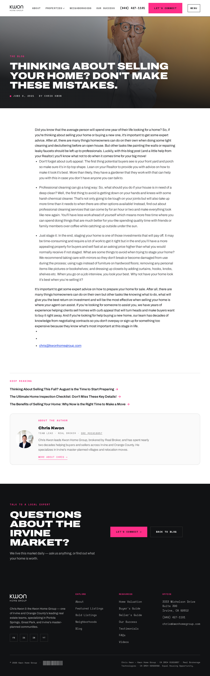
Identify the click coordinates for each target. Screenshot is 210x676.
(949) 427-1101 (132, 8)
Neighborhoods (80, 8)
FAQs (122, 635)
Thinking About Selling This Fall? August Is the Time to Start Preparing (64, 389)
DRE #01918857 (91, 433)
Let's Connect (165, 8)
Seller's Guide (130, 615)
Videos (124, 642)
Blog (78, 628)
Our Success (105, 8)
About (36, 8)
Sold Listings (86, 615)
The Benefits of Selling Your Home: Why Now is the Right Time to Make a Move (70, 404)
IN (34, 637)
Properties (54, 8)
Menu (194, 8)
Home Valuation (130, 602)
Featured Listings (89, 608)
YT (44, 637)
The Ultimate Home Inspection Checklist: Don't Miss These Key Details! (65, 396)
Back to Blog (166, 531)
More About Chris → (53, 457)
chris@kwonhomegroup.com (60, 345)
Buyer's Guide (129, 608)
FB (14, 637)
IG (24, 637)
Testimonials (129, 628)
